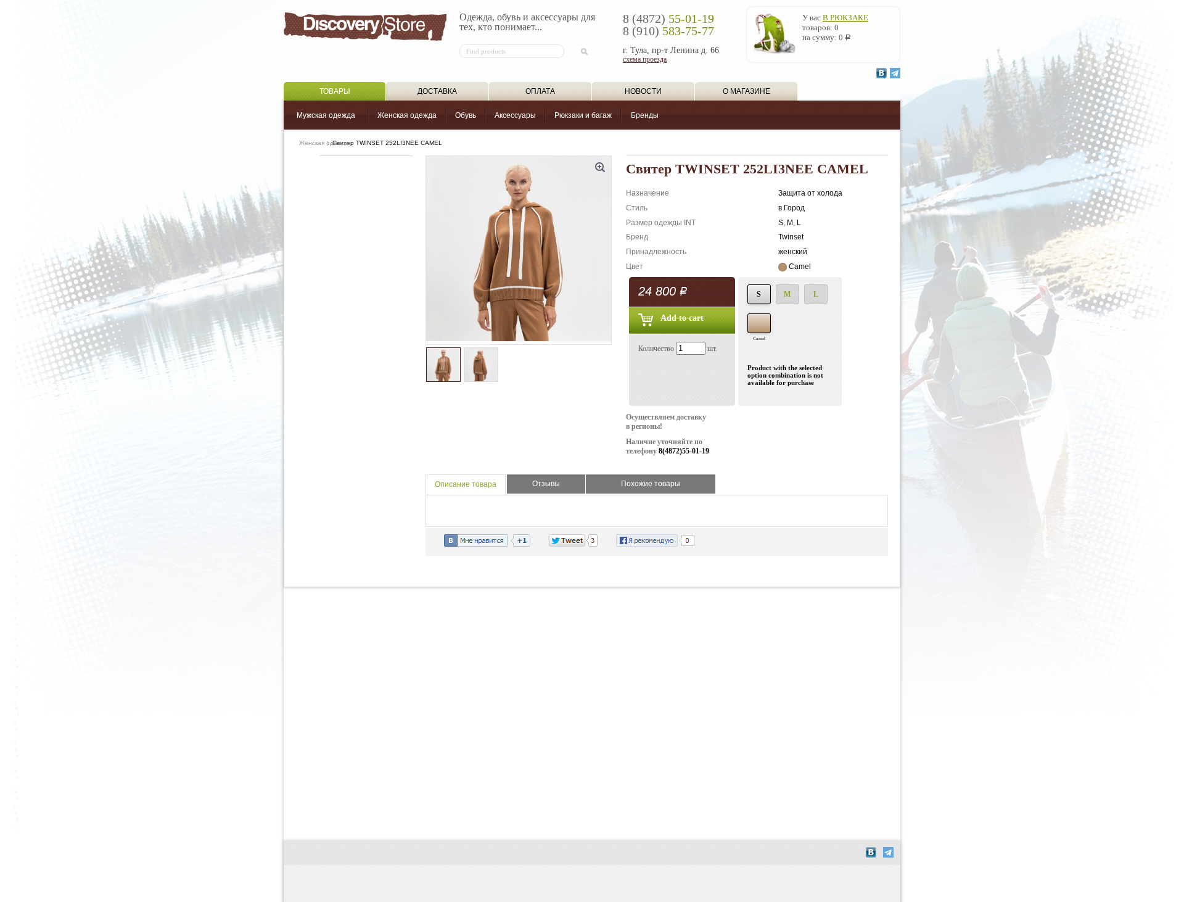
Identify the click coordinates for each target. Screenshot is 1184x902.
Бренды (645, 115)
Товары (334, 91)
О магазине (746, 91)
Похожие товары (650, 483)
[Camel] (759, 323)
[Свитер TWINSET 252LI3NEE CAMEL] (519, 250)
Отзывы (546, 483)
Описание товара (465, 484)
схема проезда (645, 59)
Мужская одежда (326, 115)
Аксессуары (515, 115)
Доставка (437, 91)
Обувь (465, 115)
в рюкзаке (845, 17)
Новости (643, 91)
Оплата (540, 91)
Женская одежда (407, 115)
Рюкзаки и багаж (583, 115)
